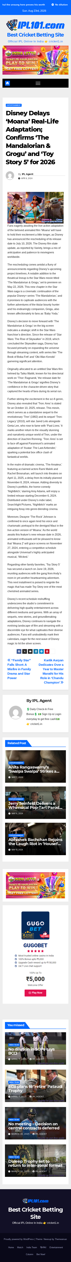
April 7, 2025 (19, 1059)
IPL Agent (27, 174)
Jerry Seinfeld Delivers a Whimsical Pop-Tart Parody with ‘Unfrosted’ (34, 807)
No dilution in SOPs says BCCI (31, 1051)
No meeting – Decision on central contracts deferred (33, 1126)
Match (20, 1247)
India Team (14, 1045)
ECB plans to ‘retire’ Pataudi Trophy (35, 1088)
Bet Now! (40, 1254)
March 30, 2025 (20, 1134)
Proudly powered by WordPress (19, 1239)
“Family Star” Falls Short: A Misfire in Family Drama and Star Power (19, 669)
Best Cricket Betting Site (35, 35)
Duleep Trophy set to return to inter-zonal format (35, 1163)
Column (29, 1254)
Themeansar (61, 1239)
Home (11, 1247)
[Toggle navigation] (38, 83)
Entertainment (14, 105)
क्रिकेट (43, 1247)
